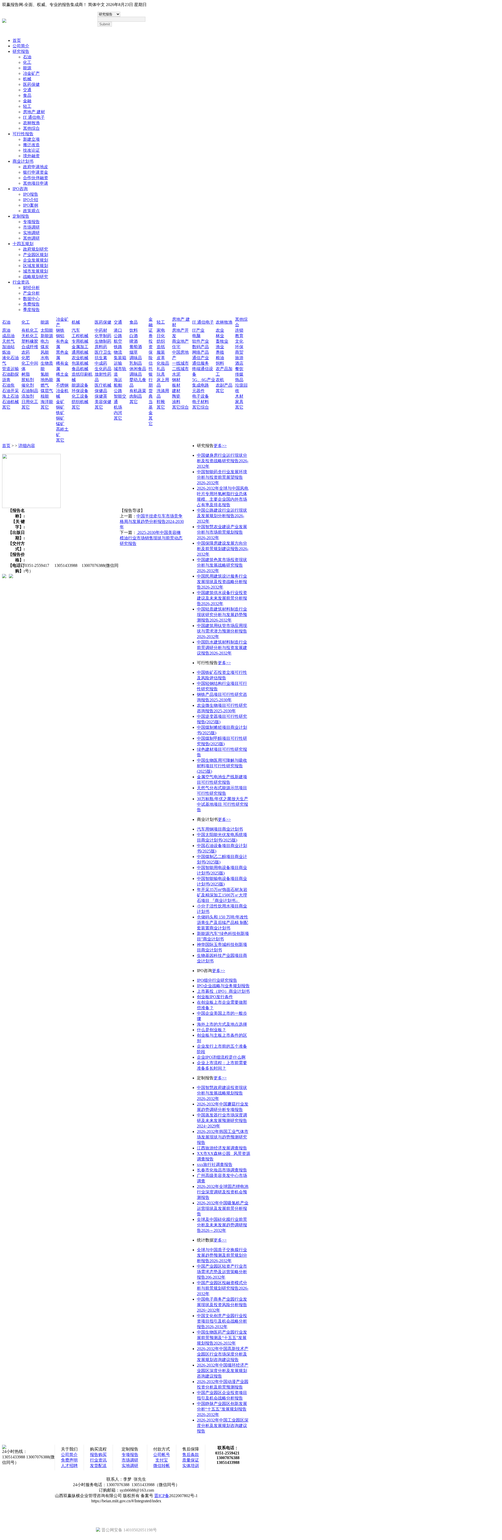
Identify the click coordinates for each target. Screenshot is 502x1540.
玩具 (161, 374)
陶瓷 (176, 396)
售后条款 (190, 1454)
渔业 (220, 347)
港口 (118, 330)
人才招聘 (69, 1465)
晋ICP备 (161, 1495)
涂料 (176, 401)
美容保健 (103, 401)
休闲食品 (137, 368)
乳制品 (135, 363)
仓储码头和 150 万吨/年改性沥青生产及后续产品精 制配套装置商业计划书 (222, 922)
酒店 (239, 363)
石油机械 (10, 401)
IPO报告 (30, 194)
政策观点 (31, 210)
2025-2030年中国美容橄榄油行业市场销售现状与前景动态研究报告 (151, 538)
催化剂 (27, 385)
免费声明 (69, 1460)
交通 (27, 90)
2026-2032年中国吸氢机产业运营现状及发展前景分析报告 (222, 1208)
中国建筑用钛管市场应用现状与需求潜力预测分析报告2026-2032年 (222, 631)
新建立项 (31, 139)
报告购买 (98, 1454)
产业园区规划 (35, 254)
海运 (118, 379)
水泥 (176, 374)
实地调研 (31, 232)
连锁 (239, 330)
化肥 (25, 358)
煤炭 (45, 347)
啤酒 (133, 341)
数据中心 (31, 298)
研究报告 (21, 51)
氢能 (45, 374)
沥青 (6, 379)
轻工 (27, 106)
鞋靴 (161, 401)
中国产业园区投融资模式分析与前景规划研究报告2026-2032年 (222, 1288)
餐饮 (239, 368)
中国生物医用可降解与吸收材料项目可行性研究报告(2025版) (222, 766)
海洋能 (47, 401)
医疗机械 (103, 385)
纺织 (161, 341)
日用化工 (29, 401)
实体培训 (190, 1465)
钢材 (176, 379)
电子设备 (200, 396)
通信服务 (200, 363)
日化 (161, 336)
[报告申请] (11, 576)
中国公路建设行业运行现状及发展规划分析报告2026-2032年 (222, 515)
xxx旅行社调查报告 (214, 1164)
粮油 (220, 358)
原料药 (101, 347)
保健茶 (101, 396)
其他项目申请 (35, 183)
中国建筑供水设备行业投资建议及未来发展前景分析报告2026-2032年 (222, 598)
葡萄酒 (135, 347)
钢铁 (60, 330)
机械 (27, 79)
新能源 (47, 336)
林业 (220, 336)
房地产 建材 (34, 112)
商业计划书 (23, 161)
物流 (118, 352)
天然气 (8, 341)
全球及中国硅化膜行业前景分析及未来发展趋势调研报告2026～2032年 (222, 1225)
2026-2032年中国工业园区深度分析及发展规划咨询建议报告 (222, 1425)
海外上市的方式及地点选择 (222, 1024)
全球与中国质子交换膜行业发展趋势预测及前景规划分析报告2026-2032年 (222, 1255)
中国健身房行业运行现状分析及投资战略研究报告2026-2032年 (222, 461)
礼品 (161, 368)
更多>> (220, 445)
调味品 (135, 358)
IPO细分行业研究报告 (217, 980)
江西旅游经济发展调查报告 (222, 1148)
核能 (45, 396)
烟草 (133, 352)
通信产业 (200, 358)
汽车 (76, 330)
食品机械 (80, 368)
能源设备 (80, 385)
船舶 (118, 385)
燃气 (45, 385)
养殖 (220, 352)
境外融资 (31, 156)
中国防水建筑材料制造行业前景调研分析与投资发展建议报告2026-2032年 (222, 647)
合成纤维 (29, 347)
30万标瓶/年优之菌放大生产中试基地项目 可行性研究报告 (222, 804)
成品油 (8, 336)
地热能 (47, 379)
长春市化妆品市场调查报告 (222, 1170)
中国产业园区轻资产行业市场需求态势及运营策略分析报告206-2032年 (222, 1271)
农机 (220, 379)
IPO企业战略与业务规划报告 (223, 986)
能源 (27, 68)
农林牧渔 (31, 123)
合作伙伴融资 (35, 178)
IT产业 (198, 330)
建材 (176, 390)
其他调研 (31, 238)
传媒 (239, 374)
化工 (27, 62)
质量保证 (190, 1460)
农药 (25, 352)
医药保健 (31, 84)
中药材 (101, 330)
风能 (45, 352)
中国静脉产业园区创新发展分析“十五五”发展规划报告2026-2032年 (222, 1409)
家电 (161, 330)
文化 (239, 341)
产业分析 (31, 293)
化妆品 (163, 363)
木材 (239, 396)
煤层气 (47, 390)
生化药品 (103, 368)
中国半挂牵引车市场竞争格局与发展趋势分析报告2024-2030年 (152, 521)
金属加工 (80, 347)
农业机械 (80, 358)
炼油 (6, 352)
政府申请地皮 (35, 167)
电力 (45, 341)
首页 (17, 40)
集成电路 (200, 385)
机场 (118, 407)
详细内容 (26, 445)
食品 (27, 95)
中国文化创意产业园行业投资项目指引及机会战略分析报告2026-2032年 (222, 1321)
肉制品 (135, 396)
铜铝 (60, 336)
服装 (161, 352)
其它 (6, 407)
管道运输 (10, 368)
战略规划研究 (35, 276)
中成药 (101, 363)
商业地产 (180, 341)
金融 (27, 101)
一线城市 (180, 363)
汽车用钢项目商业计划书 (220, 829)
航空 (118, 341)
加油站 (8, 347)
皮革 (161, 358)
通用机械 (80, 352)
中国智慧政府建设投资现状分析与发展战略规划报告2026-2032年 (222, 1093)
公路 (118, 336)
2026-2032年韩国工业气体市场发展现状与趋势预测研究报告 (222, 1137)
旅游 (239, 358)
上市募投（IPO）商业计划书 (223, 991)
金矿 (60, 401)
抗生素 (101, 358)
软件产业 (200, 341)
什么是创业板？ (211, 1030)
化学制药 (103, 336)
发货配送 (98, 1465)
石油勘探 (10, 374)
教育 (239, 336)
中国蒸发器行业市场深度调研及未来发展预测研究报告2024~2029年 (222, 1120)
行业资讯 (21, 282)
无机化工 (29, 336)
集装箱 (120, 358)
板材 (176, 385)
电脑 (196, 336)
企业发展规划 (35, 260)
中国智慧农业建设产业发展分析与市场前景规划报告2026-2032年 (222, 532)
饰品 (239, 379)
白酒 (133, 336)
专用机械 (80, 341)
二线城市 (180, 368)
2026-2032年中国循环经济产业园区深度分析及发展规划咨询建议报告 (222, 1370)
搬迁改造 (31, 145)
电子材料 (200, 401)
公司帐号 (161, 1454)
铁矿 (60, 412)
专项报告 (31, 221)
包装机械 (80, 363)
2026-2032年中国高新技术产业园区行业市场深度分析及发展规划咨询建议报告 (222, 1354)
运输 (118, 363)
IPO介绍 (30, 200)
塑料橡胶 (29, 341)
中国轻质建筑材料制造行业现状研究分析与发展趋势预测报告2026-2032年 (222, 614)
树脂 (25, 374)
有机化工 (29, 330)
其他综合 (31, 128)
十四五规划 (23, 243)
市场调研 (31, 227)
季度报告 (31, 309)
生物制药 (103, 341)
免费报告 (31, 304)
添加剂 (27, 396)
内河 (118, 412)
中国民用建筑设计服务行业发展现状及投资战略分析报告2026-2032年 (222, 581)
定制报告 (21, 216)
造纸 (161, 347)
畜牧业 (222, 341)
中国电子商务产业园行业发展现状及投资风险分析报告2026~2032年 (222, 1304)
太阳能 (47, 330)
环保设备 (80, 390)
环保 (239, 347)
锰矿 (60, 423)
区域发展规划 (35, 265)
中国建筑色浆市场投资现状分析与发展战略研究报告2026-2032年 (222, 565)
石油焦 (8, 385)
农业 (220, 330)
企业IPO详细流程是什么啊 (221, 1057)
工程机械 (80, 336)
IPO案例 (30, 205)
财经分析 (31, 287)
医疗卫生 (103, 352)
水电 (45, 358)
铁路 (118, 347)
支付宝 (161, 1460)
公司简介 (21, 46)
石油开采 (10, 390)
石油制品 (29, 390)
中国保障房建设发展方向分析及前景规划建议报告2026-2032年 (222, 548)
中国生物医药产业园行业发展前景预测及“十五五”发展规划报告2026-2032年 (222, 1337)
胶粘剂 (27, 379)
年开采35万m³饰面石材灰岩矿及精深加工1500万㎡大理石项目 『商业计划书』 (222, 895)
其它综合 (180, 407)
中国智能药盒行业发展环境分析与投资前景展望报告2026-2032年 (222, 477)
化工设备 (80, 396)
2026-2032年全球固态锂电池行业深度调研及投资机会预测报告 (222, 1192)
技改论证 (31, 150)
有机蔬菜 (137, 390)
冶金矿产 (31, 73)
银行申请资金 (35, 172)
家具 (239, 401)
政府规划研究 (35, 249)
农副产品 (224, 385)
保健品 (101, 390)
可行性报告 (23, 134)
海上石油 (10, 396)
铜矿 (60, 407)
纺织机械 (80, 401)
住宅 (176, 347)
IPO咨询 (20, 189)
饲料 (220, 363)
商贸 (239, 352)
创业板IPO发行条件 (215, 997)
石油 (27, 57)
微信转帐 (161, 1465)
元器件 (198, 390)
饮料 (133, 330)
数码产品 (200, 347)
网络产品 (200, 352)
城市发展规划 (35, 271)
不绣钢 (62, 385)
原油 (6, 330)
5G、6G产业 (203, 379)
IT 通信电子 (34, 117)
